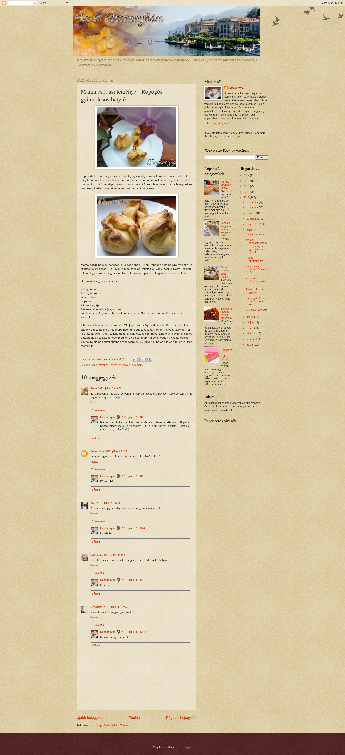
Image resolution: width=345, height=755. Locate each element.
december (253, 202)
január (250, 344)
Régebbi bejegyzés (181, 718)
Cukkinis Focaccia (256, 309)
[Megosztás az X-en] (142, 360)
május (250, 322)
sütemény (137, 364)
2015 (247, 180)
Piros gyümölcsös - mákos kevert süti (257, 301)
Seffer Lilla (97, 451)
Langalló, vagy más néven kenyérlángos (226, 229)
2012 (247, 197)
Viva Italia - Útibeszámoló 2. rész (257, 269)
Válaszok (99, 410)
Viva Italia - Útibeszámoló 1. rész (257, 281)
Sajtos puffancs (255, 234)
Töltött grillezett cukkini (255, 291)
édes (94, 364)
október (251, 213)
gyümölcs (124, 364)
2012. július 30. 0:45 (114, 554)
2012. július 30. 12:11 (133, 631)
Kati (92, 502)
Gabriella (96, 554)
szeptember (254, 218)
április (250, 328)
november (253, 207)
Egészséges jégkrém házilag (226, 354)
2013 (247, 191)
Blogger (187, 747)
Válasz (94, 402)
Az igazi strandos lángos (226, 184)
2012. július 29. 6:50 (109, 388)
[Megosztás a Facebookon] (146, 360)
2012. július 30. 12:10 (133, 579)
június (250, 316)
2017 (247, 175)
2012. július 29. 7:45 (116, 451)
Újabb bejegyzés (90, 718)
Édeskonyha (107, 417)
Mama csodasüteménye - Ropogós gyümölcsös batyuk (256, 246)
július (250, 229)
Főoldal (135, 718)
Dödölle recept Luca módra (225, 272)
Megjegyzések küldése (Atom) (110, 725)
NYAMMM (96, 606)
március (252, 333)
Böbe (93, 388)
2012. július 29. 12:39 (108, 502)
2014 (247, 186)
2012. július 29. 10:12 (133, 417)
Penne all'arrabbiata (254, 259)
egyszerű (104, 364)
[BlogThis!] (139, 360)
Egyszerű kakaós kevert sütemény (226, 313)
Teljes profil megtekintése (219, 123)
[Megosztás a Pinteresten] (150, 360)
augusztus (253, 224)
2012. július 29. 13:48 (133, 528)
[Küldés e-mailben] (135, 360)
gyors (114, 364)
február (251, 339)
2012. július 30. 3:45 (115, 606)
